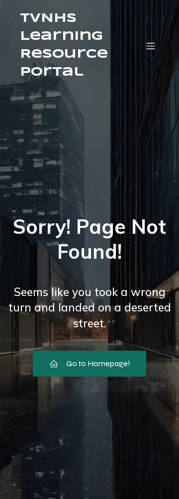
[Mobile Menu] (150, 45)
